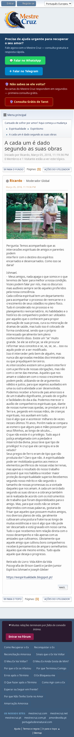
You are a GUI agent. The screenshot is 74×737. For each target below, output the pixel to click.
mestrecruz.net (59, 713)
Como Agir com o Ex (53, 682)
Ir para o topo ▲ (51, 728)
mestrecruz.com (37, 713)
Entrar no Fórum (20, 637)
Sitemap (38, 733)
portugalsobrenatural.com (37, 722)
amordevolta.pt (57, 717)
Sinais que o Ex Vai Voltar (50, 654)
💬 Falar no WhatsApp (25, 60)
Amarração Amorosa (16, 703)
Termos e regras (31, 728)
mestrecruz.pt (13, 717)
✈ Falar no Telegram (23, 71)
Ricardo (16, 180)
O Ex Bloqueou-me (44, 675)
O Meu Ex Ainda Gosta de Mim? (51, 661)
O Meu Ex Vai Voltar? (16, 661)
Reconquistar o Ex (44, 647)
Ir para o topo (13, 599)
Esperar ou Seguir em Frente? (21, 689)
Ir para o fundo (13, 169)
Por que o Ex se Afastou (17, 668)
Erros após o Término (16, 675)
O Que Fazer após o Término (20, 682)
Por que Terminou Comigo (51, 668)
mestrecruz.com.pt (35, 717)
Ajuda (17, 728)
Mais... (63, 587)
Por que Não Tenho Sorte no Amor (23, 696)
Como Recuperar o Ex (16, 647)
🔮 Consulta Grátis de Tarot (29, 102)
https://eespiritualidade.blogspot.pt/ (29, 577)
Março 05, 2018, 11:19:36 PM (21, 186)
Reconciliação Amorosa (17, 654)
